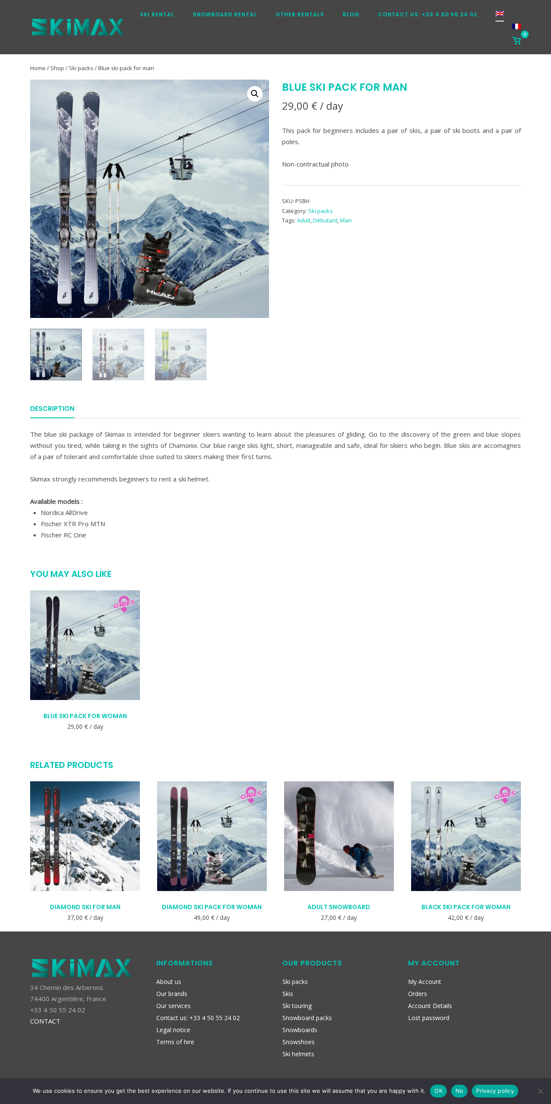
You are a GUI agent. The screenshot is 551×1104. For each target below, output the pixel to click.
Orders (417, 994)
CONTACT (45, 1021)
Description (52, 408)
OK (438, 1090)
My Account (424, 982)
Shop (57, 68)
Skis (287, 994)
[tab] (52, 410)
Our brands (171, 994)
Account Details (430, 1006)
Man (346, 220)
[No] (540, 1091)
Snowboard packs (307, 1018)
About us (168, 982)
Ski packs (81, 68)
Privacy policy (495, 1090)
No (459, 1090)
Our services (173, 1006)
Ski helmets (298, 1054)
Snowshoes (298, 1042)
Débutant (325, 220)
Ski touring (297, 1006)
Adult (303, 220)
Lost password (428, 1018)
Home (38, 68)
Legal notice (173, 1030)
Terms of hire (175, 1042)
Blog (351, 14)
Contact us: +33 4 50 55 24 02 (427, 14)
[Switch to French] (516, 29)
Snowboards (299, 1030)
